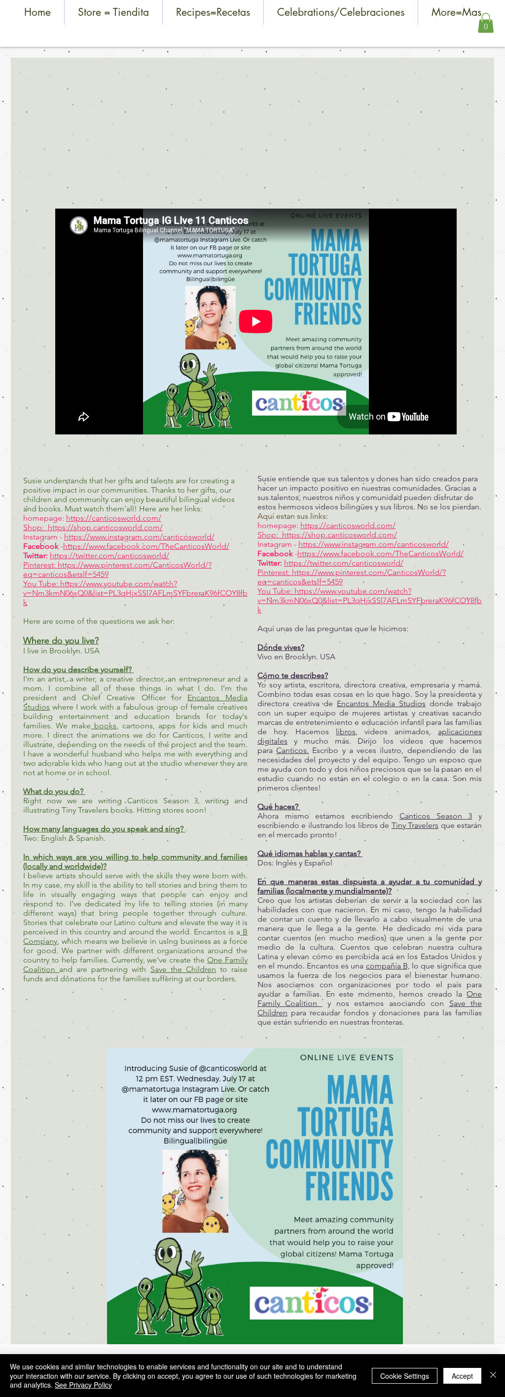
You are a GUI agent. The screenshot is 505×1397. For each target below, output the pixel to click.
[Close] (493, 1375)
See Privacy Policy (83, 1385)
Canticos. (292, 750)
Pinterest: (40, 565)
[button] (485, 23)
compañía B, (388, 965)
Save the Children (183, 969)
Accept (462, 1376)
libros (346, 731)
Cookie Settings (404, 1376)
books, (104, 725)
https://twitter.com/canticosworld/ (109, 555)
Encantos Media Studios (381, 703)
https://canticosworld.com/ (113, 518)
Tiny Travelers (415, 825)
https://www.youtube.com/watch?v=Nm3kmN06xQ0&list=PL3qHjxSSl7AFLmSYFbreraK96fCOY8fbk (135, 593)
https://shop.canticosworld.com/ (105, 527)
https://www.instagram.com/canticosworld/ (139, 536)
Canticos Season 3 (435, 816)
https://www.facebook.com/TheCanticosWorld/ (146, 546)
